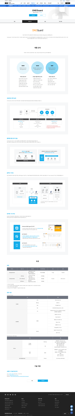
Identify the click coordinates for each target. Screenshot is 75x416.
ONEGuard (66, 5)
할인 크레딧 (56, 405)
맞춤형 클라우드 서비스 (8, 407)
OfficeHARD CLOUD (38, 5)
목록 (32, 380)
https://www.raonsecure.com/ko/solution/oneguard (20, 376)
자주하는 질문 (57, 400)
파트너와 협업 (40, 400)
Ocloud (33, 5)
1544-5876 (30, 415)
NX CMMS (24, 5)
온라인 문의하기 (57, 402)
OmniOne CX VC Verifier (54, 5)
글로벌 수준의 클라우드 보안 (9, 402)
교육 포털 (23, 402)
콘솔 (67, 3)
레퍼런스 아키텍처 (24, 405)
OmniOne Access (46, 5)
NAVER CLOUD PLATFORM (9, 3)
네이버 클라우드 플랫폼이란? (9, 400)
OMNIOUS (61, 5)
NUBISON (19, 5)
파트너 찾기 (39, 402)
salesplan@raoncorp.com (13, 375)
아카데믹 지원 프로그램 (41, 405)
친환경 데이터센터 (7, 405)
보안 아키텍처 (23, 407)
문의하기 (62, 3)
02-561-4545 (11, 373)
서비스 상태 (56, 407)
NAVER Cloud (8, 413)
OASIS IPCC (29, 5)
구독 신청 (67, 394)
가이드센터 (23, 400)
